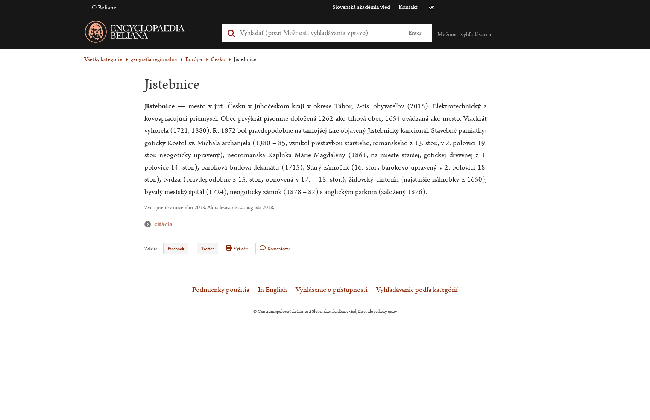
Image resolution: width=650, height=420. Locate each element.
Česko (218, 59)
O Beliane (104, 7)
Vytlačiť (241, 249)
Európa (193, 59)
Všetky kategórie (103, 59)
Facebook (175, 249)
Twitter (207, 249)
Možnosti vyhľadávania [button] (464, 34)
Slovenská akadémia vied (361, 7)
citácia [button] (149, 224)
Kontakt (408, 7)
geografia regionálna (154, 59)
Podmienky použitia (220, 290)
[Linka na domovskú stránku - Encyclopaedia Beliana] (146, 33)
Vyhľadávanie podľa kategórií (417, 290)
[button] (431, 7)
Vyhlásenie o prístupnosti (332, 290)
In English (272, 290)
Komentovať (278, 249)
